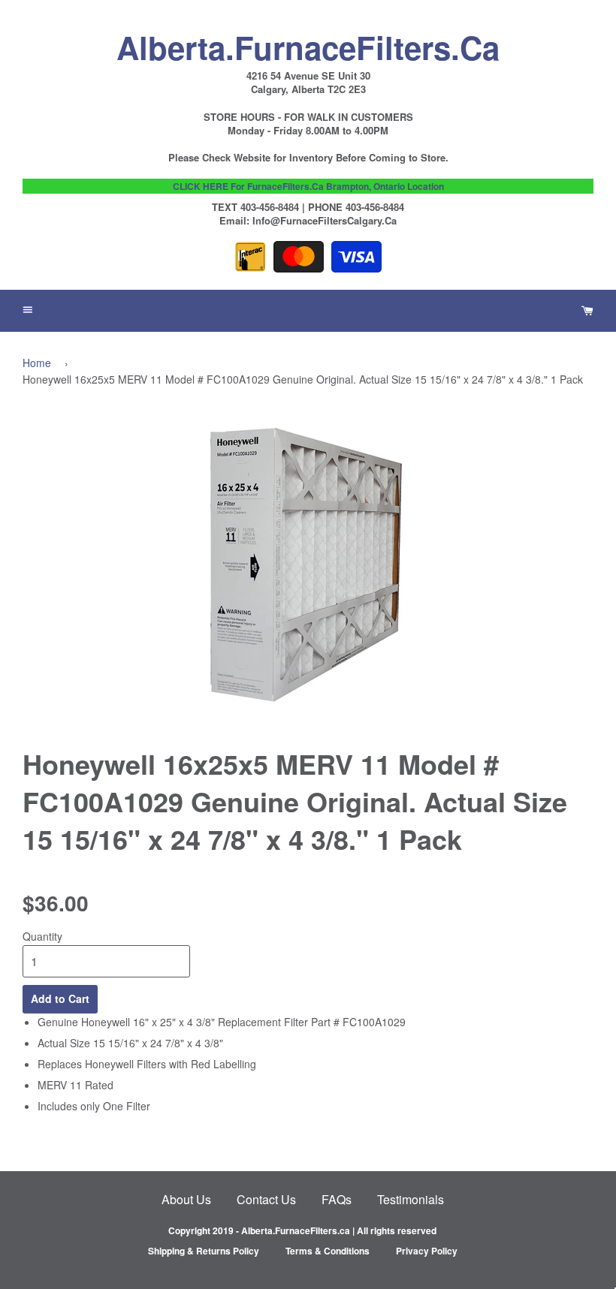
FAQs (337, 1199)
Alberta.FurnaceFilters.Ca (308, 43)
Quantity (42, 936)
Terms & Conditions (327, 1250)
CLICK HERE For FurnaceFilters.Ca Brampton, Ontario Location (308, 186)
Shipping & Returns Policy (203, 1250)
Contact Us (266, 1199)
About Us (186, 1199)
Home (37, 362)
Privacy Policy (426, 1250)
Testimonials (410, 1199)
